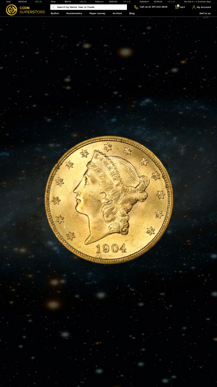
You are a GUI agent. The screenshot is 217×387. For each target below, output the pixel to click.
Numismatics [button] (74, 13)
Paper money (97, 13)
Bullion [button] (55, 13)
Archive (117, 13)
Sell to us (205, 13)
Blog (132, 13)
